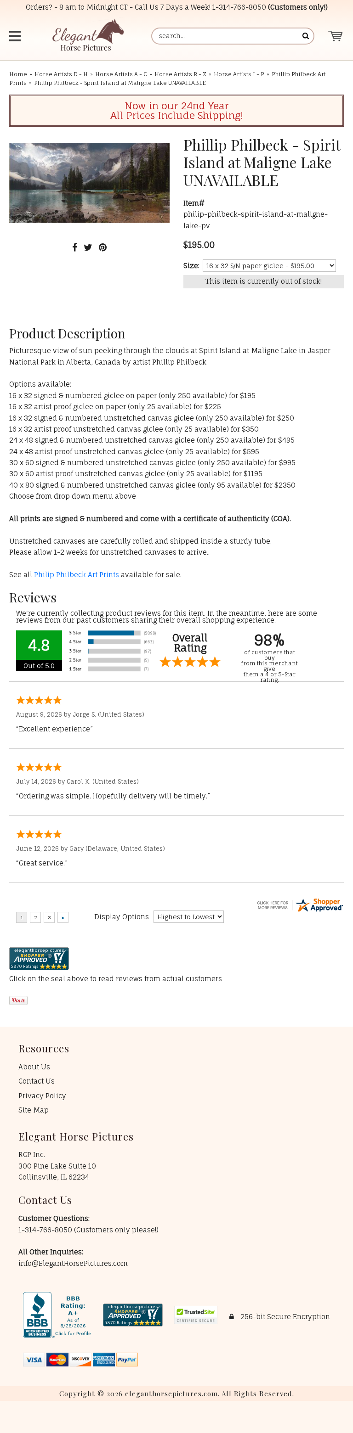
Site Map (33, 1110)
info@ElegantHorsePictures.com (73, 1263)
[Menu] (16, 36)
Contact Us (36, 1081)
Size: (191, 265)
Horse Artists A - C (121, 74)
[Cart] (336, 36)
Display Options (121, 916)
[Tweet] (88, 247)
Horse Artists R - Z (180, 74)
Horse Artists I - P (239, 74)
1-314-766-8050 (239, 7)
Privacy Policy (42, 1095)
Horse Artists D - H (61, 74)
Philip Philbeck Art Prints (76, 574)
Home (18, 74)
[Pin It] (103, 247)
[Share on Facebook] (74, 247)
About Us (34, 1066)
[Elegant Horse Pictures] (87, 36)
